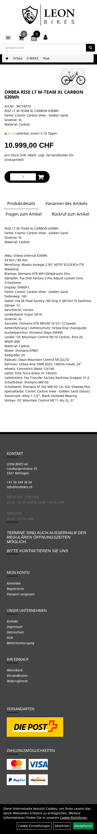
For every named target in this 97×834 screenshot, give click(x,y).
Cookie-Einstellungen (34, 826)
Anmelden (14, 583)
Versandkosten (17, 675)
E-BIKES (33, 58)
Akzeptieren (83, 826)
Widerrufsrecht (17, 681)
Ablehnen (62, 826)
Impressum (15, 627)
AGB (10, 637)
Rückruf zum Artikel (70, 214)
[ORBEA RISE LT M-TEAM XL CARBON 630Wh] (73, 79)
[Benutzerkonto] (45, 37)
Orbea (17, 58)
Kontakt (12, 621)
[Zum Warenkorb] (21, 38)
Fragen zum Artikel (24, 214)
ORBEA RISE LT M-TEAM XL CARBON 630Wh (44, 94)
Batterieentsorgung (20, 643)
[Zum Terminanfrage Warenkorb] (34, 38)
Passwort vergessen (21, 594)
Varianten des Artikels (66, 203)
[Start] (6, 58)
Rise (46, 58)
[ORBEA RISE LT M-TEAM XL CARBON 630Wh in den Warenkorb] (41, 177)
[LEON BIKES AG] (48, 16)
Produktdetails (21, 203)
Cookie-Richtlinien (73, 817)
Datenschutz (15, 632)
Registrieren (15, 589)
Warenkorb (15, 670)
